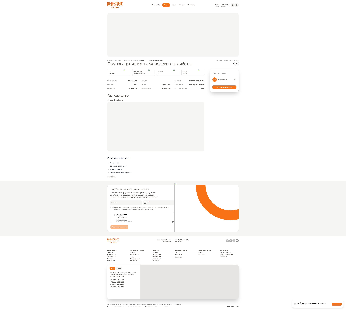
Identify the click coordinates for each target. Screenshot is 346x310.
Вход (237, 306)
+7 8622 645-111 (117, 280)
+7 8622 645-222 (117, 282)
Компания (191, 5)
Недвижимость (118, 60)
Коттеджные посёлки (137, 250)
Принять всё (337, 304)
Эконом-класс (111, 256)
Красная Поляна (135, 259)
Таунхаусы (178, 257)
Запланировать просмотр (224, 87)
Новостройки (156, 5)
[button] (237, 5)
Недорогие (178, 254)
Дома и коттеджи (181, 250)
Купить (166, 5)
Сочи (112, 268)
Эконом (134, 60)
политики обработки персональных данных (141, 209)
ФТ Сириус (133, 260)
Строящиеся (111, 260)
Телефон (146, 201)
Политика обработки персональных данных (156, 306)
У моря (132, 257)
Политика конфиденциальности (134, 306)
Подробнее (111, 177)
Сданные (110, 259)
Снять (174, 5)
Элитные (110, 253)
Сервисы (182, 5)
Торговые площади (226, 253)
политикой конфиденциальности (310, 303)
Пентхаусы (156, 260)
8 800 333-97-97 (164, 240)
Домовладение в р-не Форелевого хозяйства (151, 60)
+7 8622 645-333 (117, 284)
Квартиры (156, 250)
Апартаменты (157, 259)
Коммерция (224, 250)
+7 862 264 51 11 (182, 240)
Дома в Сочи (127, 60)
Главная (109, 60)
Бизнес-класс (111, 254)
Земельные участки (204, 250)
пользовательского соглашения (152, 207)
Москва (119, 268)
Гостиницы (223, 256)
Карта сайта (230, 306)
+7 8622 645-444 (117, 287)
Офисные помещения (226, 254)
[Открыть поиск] (233, 5)
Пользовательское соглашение (115, 306)
